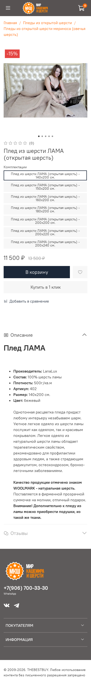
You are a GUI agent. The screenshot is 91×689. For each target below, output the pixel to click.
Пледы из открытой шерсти (47, 22)
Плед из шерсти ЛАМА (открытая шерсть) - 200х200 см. (45, 221)
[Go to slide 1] (39, 136)
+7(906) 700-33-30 (26, 588)
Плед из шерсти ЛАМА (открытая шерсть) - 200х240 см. (45, 243)
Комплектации (15, 167)
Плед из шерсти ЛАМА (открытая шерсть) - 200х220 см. (45, 232)
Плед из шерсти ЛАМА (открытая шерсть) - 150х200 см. (45, 187)
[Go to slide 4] (49, 136)
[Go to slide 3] (45, 136)
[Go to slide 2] (42, 136)
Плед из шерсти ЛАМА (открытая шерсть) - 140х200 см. (45, 175)
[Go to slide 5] (52, 136)
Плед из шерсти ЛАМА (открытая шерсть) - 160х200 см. (45, 198)
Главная (10, 22)
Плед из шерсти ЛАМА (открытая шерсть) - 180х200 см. (45, 209)
